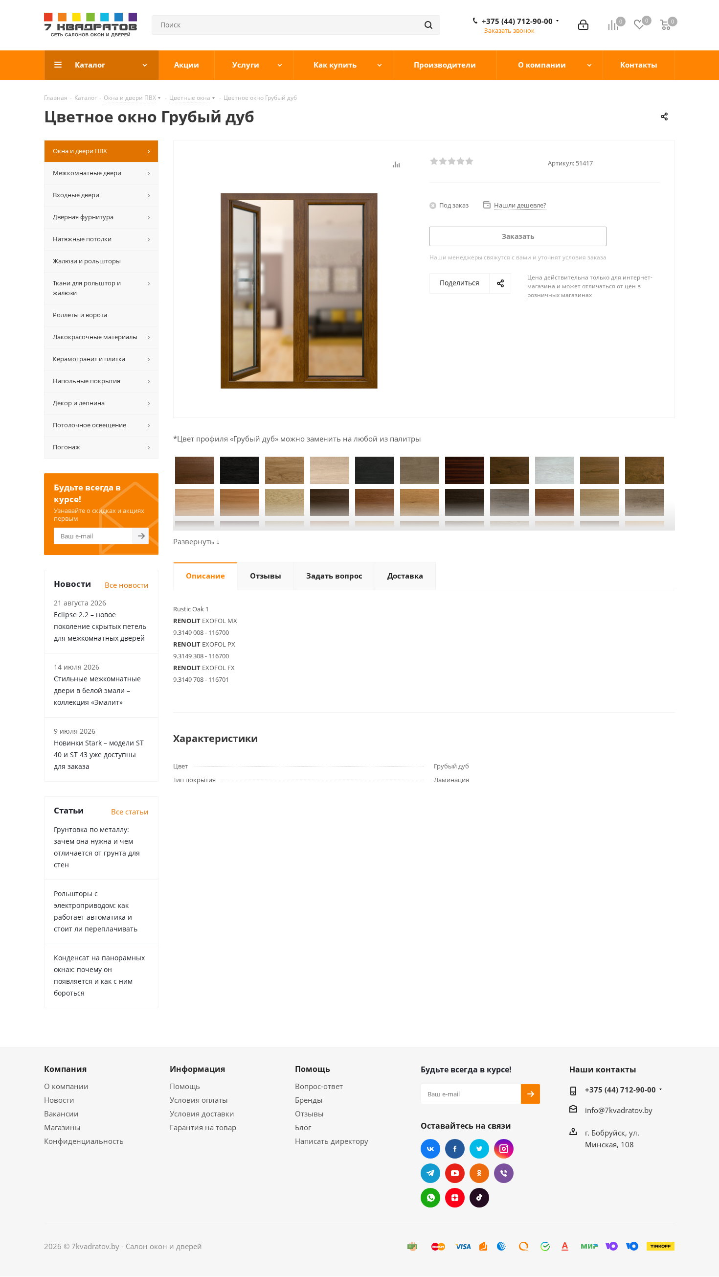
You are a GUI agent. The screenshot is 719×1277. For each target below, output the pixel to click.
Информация (197, 1069)
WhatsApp (430, 1197)
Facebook (455, 1149)
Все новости (127, 585)
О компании (66, 1086)
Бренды (309, 1100)
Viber (504, 1173)
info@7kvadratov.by (618, 1110)
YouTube (455, 1173)
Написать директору (331, 1141)
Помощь (185, 1086)
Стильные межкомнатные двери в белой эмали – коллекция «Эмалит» (97, 690)
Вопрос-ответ (319, 1086)
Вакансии (61, 1113)
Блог (303, 1127)
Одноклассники (479, 1173)
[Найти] (428, 25)
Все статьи (130, 811)
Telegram (430, 1173)
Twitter (479, 1149)
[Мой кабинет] (583, 25)
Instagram (504, 1149)
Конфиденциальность (84, 1141)
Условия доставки (202, 1113)
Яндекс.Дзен (455, 1197)
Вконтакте (430, 1149)
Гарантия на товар (203, 1127)
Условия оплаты (199, 1100)
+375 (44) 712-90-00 (517, 21)
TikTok (479, 1197)
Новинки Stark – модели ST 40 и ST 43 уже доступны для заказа (99, 754)
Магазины (62, 1127)
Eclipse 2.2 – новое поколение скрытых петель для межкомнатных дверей (100, 626)
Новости (59, 1100)
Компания (65, 1069)
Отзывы (309, 1113)
